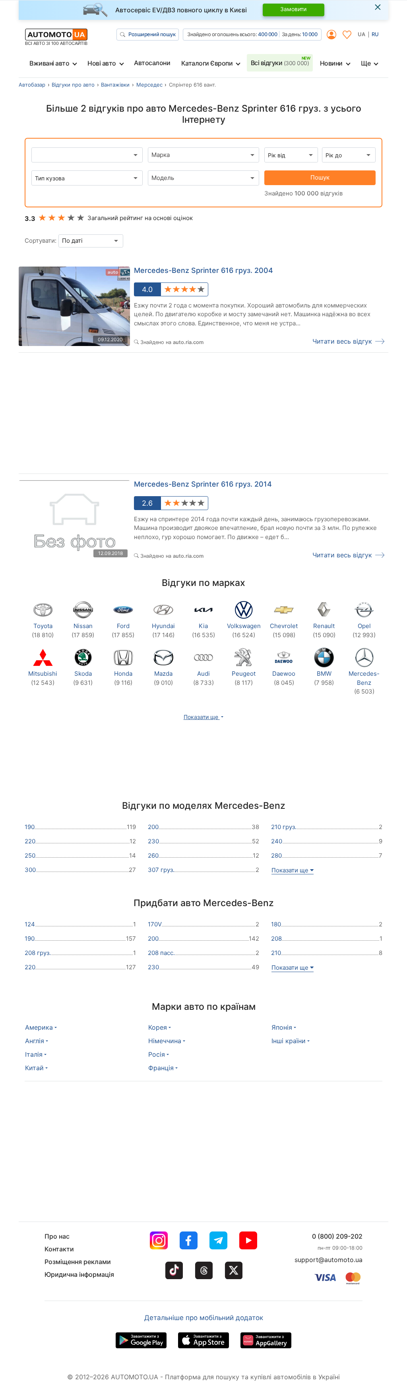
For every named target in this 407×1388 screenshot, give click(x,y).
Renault (324, 630)
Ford (123, 630)
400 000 (267, 34)
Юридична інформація (79, 1274)
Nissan (83, 630)
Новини (331, 63)
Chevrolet (284, 630)
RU (375, 34)
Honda (123, 678)
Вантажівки (115, 84)
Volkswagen (244, 630)
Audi (203, 678)
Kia (203, 630)
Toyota (43, 630)
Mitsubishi (42, 678)
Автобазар (32, 84)
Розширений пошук (151, 34)
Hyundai (163, 630)
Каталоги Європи (207, 63)
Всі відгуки (280, 63)
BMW (324, 678)
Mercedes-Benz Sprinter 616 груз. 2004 (203, 270)
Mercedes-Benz (364, 682)
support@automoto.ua (328, 1260)
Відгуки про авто (73, 84)
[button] (204, 717)
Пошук (319, 177)
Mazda (163, 678)
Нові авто (101, 63)
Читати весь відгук (342, 341)
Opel (364, 630)
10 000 (309, 34)
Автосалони (152, 63)
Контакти (59, 1249)
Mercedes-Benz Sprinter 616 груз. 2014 (203, 484)
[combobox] (203, 154)
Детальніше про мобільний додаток (203, 1318)
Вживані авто (49, 63)
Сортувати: (40, 240)
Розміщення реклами (78, 1262)
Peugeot (244, 678)
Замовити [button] (293, 9)
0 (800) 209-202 (337, 1236)
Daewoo (283, 678)
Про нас (57, 1236)
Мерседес (149, 84)
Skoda (83, 678)
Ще (365, 63)
